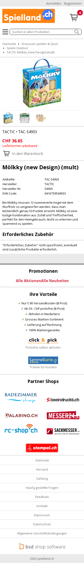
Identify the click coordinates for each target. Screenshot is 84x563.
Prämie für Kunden (43, 367)
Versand (42, 469)
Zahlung (42, 478)
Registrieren (73, 3)
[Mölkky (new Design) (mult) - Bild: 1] (42, 83)
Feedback (42, 497)
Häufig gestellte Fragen (42, 488)
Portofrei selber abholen (43, 347)
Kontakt (42, 506)
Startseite (42, 460)
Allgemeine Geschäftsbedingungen (42, 533)
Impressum (42, 515)
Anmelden (53, 3)
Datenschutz (42, 524)
